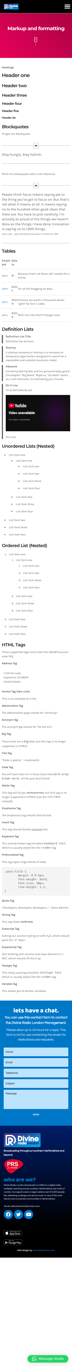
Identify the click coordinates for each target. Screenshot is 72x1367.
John (5, 288)
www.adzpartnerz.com (43, 1250)
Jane (5, 275)
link (33, 698)
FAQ (10, 656)
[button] (67, 6)
